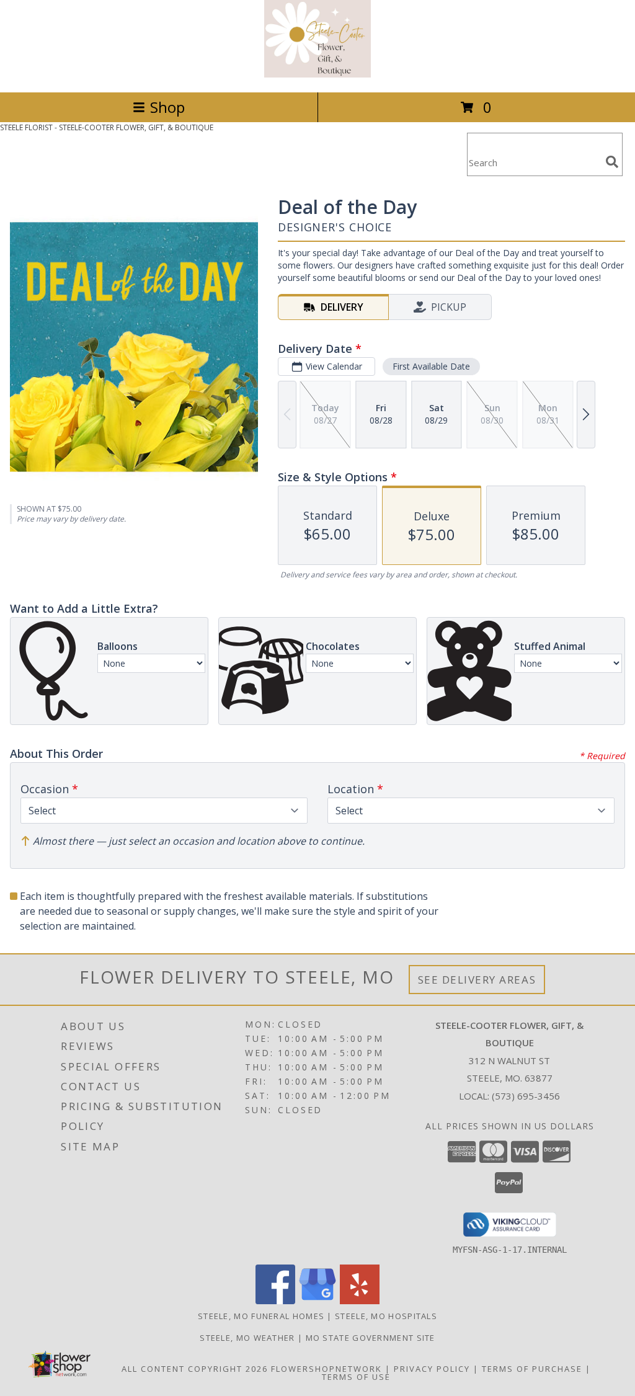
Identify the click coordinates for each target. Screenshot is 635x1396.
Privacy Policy (432, 1368)
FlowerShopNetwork (326, 1368)
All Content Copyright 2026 (195, 1368)
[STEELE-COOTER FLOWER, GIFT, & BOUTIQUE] (317, 74)
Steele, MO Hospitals (386, 1316)
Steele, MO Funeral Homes (261, 1316)
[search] (612, 162)
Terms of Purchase (532, 1368)
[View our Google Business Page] (317, 1301)
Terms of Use (356, 1376)
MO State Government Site (370, 1337)
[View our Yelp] (360, 1301)
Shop (167, 107)
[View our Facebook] (275, 1301)
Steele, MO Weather (247, 1337)
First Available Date (431, 366)
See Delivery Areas (477, 979)
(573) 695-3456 (526, 1096)
